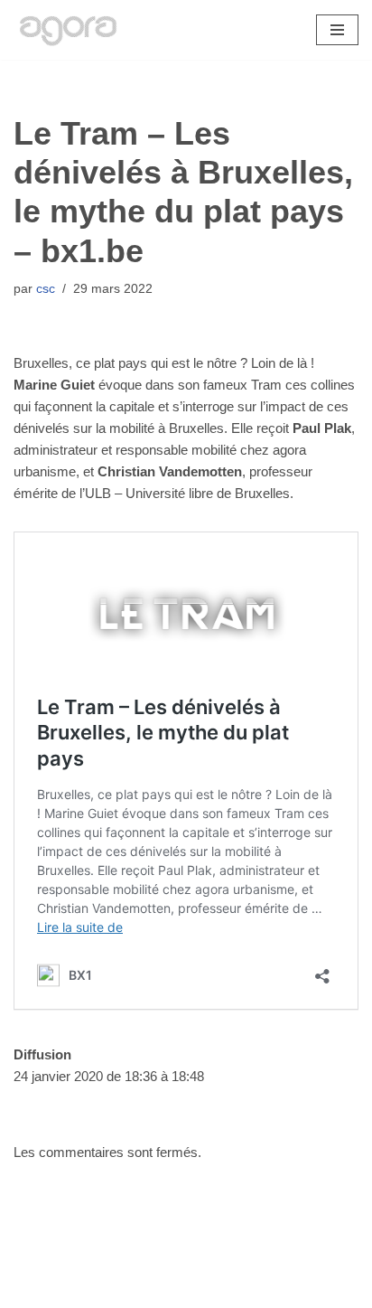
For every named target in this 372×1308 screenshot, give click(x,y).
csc (45, 289)
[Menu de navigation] (337, 29)
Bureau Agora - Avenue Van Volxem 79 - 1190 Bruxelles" (186, 1289)
